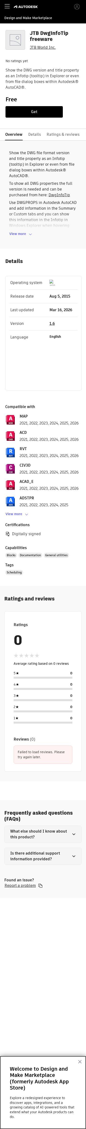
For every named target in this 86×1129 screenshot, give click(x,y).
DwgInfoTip (59, 195)
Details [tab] (34, 134)
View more (17, 233)
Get (34, 112)
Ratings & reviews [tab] (63, 134)
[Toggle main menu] (7, 6)
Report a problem (20, 885)
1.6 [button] (52, 323)
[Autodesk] (26, 6)
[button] (43, 834)
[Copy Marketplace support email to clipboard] (40, 885)
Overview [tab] (13, 134)
